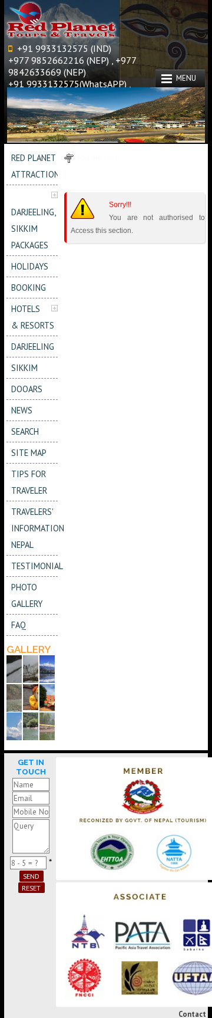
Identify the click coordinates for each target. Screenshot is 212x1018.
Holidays (29, 266)
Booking (28, 287)
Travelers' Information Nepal (34, 528)
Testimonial (34, 566)
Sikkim (24, 367)
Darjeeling (32, 346)
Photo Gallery (26, 595)
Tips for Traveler (29, 482)
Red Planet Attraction (34, 166)
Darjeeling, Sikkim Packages (33, 228)
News (21, 410)
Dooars (26, 389)
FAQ (18, 624)
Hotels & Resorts (32, 317)
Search (25, 431)
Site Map (29, 452)
